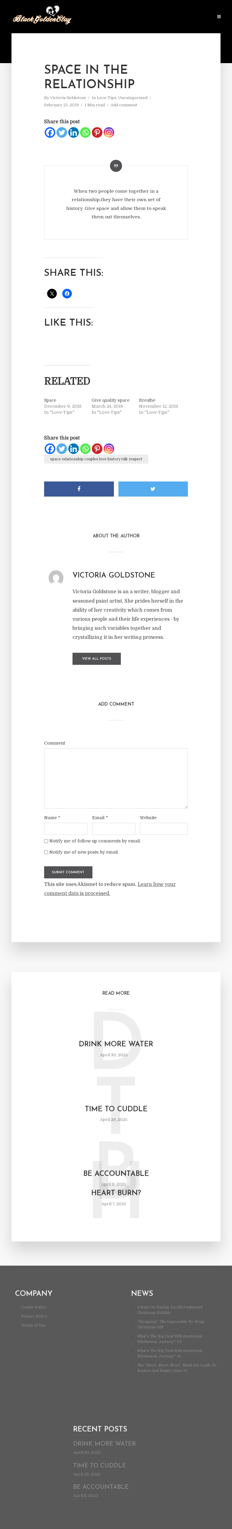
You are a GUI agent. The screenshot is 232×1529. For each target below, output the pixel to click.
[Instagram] (109, 132)
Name (52, 818)
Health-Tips (101, 17)
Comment (54, 743)
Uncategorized (132, 97)
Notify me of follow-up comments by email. (95, 841)
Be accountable (116, 1174)
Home (77, 17)
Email (100, 818)
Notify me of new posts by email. (84, 852)
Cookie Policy (33, 1307)
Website (148, 818)
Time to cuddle (116, 1109)
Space (50, 400)
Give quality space (111, 400)
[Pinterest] (97, 132)
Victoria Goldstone (68, 97)
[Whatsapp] (85, 132)
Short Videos (196, 17)
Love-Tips (129, 17)
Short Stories (160, 17)
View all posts (96, 659)
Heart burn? (116, 1193)
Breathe (147, 400)
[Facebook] (50, 132)
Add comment (124, 105)
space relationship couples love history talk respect (96, 459)
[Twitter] (61, 132)
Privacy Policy (34, 1316)
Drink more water (116, 1044)
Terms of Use (33, 1325)
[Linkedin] (73, 132)
